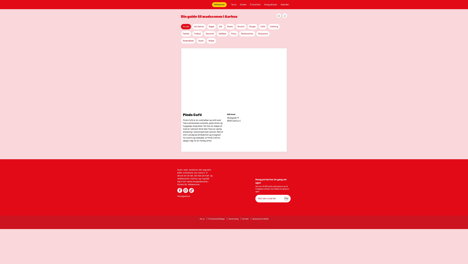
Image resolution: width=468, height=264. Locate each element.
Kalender (285, 4)
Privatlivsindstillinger (216, 219)
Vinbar (211, 41)
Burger (252, 26)
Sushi (201, 41)
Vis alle (186, 26)
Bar (220, 26)
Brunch (241, 26)
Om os (202, 219)
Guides (243, 4)
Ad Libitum (199, 26)
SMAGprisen (219, 4)
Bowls (230, 26)
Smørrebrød (188, 41)
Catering (274, 26)
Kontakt (245, 219)
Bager (211, 26)
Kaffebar (222, 34)
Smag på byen (270, 4)
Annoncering (234, 219)
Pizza (233, 34)
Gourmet (210, 34)
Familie (186, 34)
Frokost (197, 34)
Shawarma (263, 34)
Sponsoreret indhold (260, 219)
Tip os (233, 4)
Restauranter (247, 34)
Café (263, 26)
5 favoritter (255, 4)
